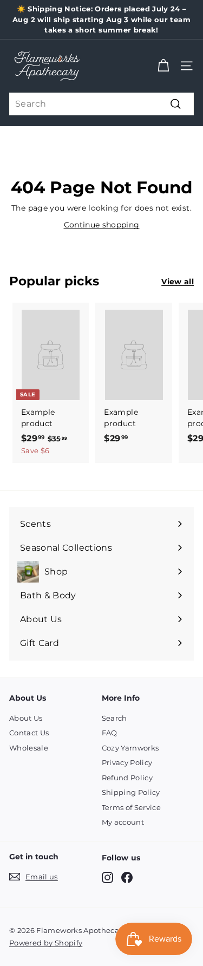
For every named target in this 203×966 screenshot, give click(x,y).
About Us (26, 718)
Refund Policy (127, 777)
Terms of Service (131, 807)
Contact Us (29, 732)
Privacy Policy (127, 762)
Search (114, 718)
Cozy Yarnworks (130, 747)
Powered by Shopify (45, 942)
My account (123, 822)
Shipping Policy (131, 792)
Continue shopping (102, 225)
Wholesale (28, 747)
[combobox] (101, 104)
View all (177, 281)
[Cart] (163, 66)
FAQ (109, 732)
